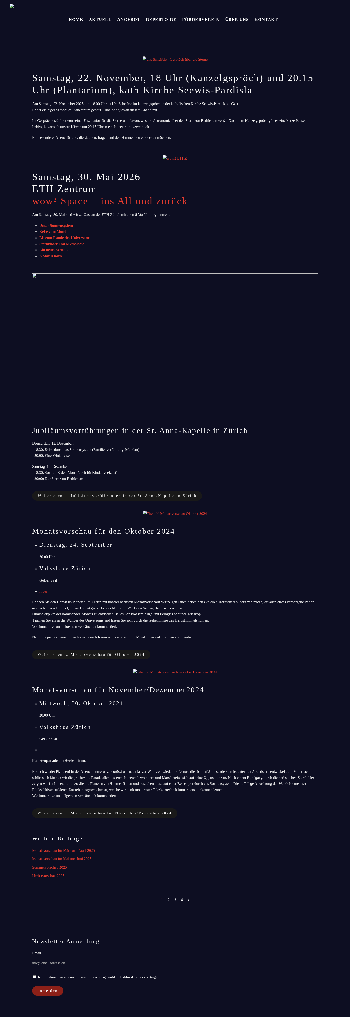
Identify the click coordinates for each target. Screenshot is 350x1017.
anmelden (48, 991)
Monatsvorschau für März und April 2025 (63, 850)
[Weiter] (188, 899)
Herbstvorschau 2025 (48, 876)
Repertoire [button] (161, 19)
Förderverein (201, 19)
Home (76, 19)
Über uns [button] (237, 19)
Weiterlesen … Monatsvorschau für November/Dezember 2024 (105, 813)
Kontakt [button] (266, 19)
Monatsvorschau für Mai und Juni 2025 (61, 859)
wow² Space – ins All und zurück (110, 200)
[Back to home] (33, 20)
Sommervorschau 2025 (49, 867)
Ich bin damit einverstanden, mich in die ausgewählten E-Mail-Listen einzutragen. (98, 977)
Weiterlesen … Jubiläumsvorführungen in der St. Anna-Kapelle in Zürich (117, 496)
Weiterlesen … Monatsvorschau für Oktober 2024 (91, 655)
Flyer (43, 591)
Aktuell (100, 19)
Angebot (128, 19)
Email (36, 953)
